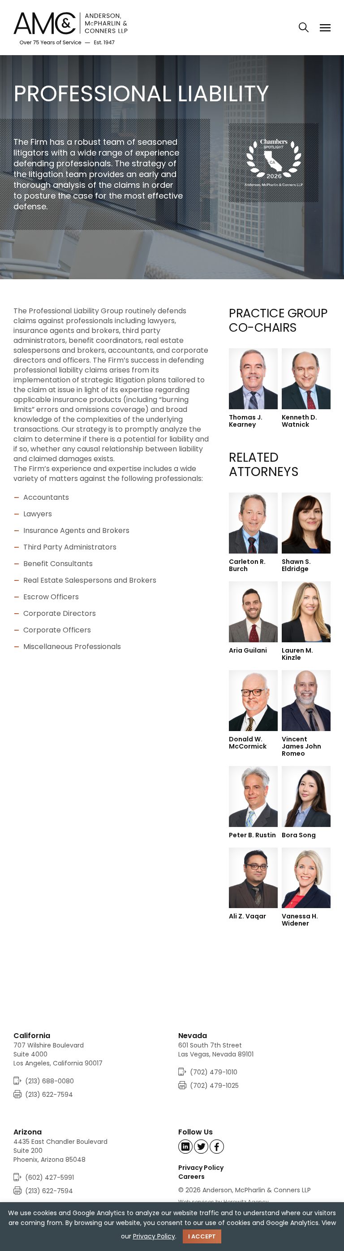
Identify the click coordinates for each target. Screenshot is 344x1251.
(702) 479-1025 (214, 1085)
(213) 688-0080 (49, 1081)
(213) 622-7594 (49, 1094)
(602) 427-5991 (49, 1177)
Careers (191, 1176)
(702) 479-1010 (213, 1072)
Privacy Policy (201, 1167)
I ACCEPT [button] (202, 1236)
